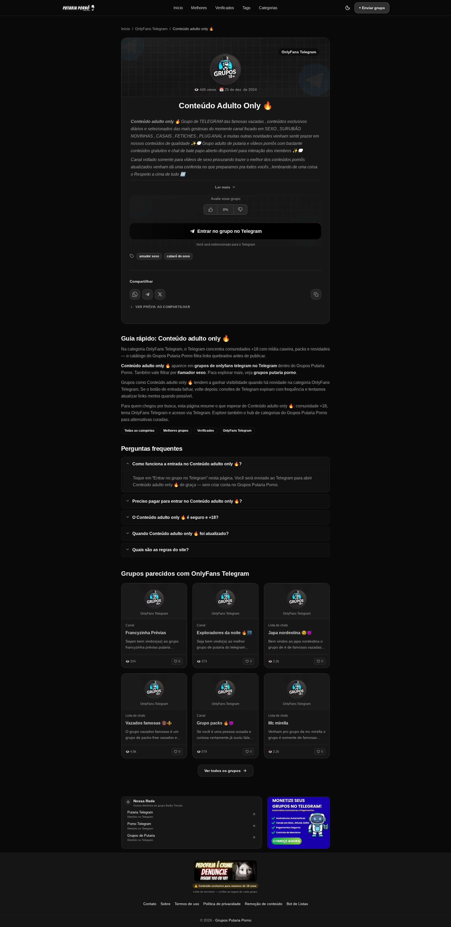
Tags (246, 7)
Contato (149, 904)
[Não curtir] (240, 209)
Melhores (199, 7)
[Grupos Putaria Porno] (81, 8)
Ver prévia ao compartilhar (162, 307)
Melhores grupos (175, 430)
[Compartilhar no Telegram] (147, 294)
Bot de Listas (297, 904)
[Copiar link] (316, 294)
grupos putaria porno (275, 372)
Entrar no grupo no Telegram (229, 231)
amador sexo (149, 256)
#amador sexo (191, 372)
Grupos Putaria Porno (233, 920)
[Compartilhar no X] (160, 294)
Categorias (268, 7)
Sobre (165, 904)
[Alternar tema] (347, 8)
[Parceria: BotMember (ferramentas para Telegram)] (299, 822)
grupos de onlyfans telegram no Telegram (235, 366)
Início (178, 7)
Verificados (224, 7)
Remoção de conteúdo (263, 904)
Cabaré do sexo (178, 256)
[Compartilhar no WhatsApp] (135, 294)
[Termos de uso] (225, 870)
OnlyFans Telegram (151, 29)
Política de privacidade (222, 904)
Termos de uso (187, 904)
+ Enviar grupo (372, 8)
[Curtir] (211, 209)
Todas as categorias (139, 430)
